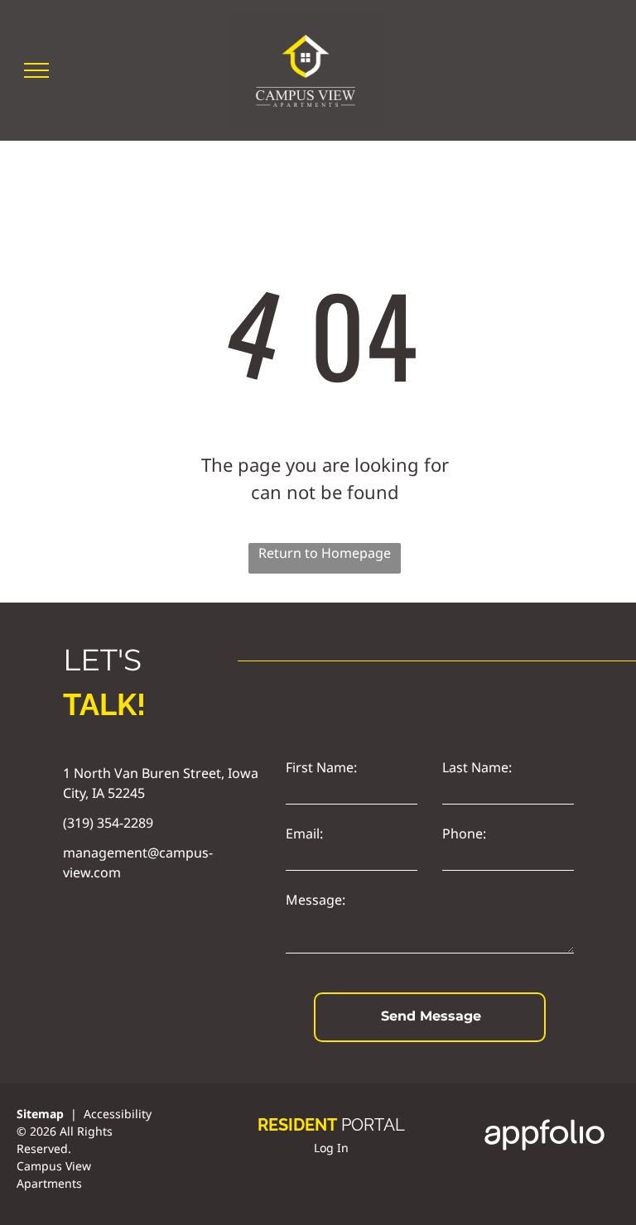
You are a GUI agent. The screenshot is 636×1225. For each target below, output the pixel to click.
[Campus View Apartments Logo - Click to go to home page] (305, 23)
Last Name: (477, 767)
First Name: (321, 767)
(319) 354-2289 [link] (108, 823)
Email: (304, 833)
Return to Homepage (324, 553)
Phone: (464, 833)
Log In (331, 1147)
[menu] (36, 70)
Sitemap (40, 1114)
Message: (315, 900)
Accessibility (118, 1114)
